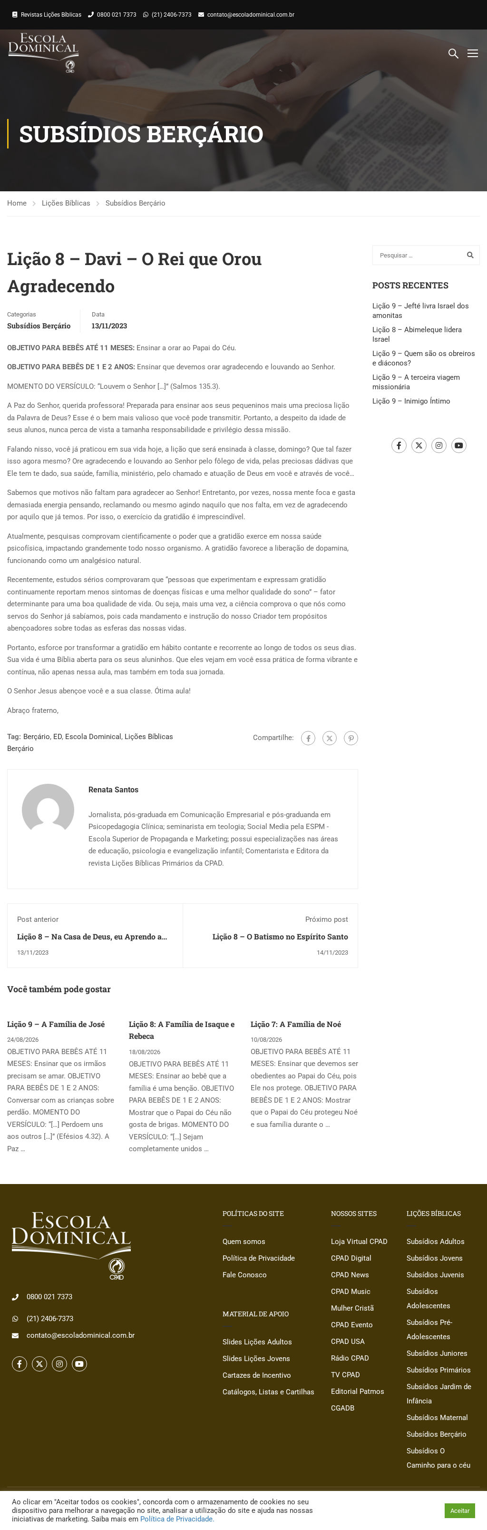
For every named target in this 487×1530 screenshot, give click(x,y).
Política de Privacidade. (177, 1519)
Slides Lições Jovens (256, 1358)
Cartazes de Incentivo (257, 1375)
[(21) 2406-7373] (15, 1318)
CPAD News (350, 1275)
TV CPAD (345, 1375)
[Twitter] (329, 738)
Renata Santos (113, 789)
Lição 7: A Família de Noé (296, 1024)
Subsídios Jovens (435, 1258)
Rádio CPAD (350, 1358)
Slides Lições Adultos (257, 1342)
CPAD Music (350, 1291)
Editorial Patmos (357, 1391)
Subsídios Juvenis (435, 1275)
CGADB (342, 1408)
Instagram (439, 445)
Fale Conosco (245, 1275)
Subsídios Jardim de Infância (439, 1393)
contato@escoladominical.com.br (250, 14)
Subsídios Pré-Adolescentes (429, 1329)
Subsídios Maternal (437, 1417)
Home (17, 203)
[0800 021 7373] (15, 1297)
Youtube (459, 445)
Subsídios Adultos (436, 1241)
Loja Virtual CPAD (359, 1241)
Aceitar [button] (459, 1510)
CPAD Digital (351, 1258)
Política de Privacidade (259, 1258)
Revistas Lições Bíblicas (51, 14)
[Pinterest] (351, 738)
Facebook (399, 445)
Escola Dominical (93, 736)
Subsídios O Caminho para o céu (438, 1458)
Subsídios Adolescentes (428, 1298)
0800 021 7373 (116, 14)
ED (57, 736)
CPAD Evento (352, 1325)
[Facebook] (308, 738)
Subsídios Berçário (136, 203)
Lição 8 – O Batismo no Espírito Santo (280, 936)
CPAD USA (348, 1341)
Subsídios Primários (439, 1370)
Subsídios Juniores (437, 1353)
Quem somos (244, 1241)
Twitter (419, 445)
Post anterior (37, 919)
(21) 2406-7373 (172, 14)
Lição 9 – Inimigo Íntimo (411, 401)
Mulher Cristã (352, 1308)
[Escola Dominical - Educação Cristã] (43, 53)
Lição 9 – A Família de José (56, 1024)
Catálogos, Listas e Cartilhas (268, 1392)
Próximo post (326, 919)
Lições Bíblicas (66, 203)
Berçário (36, 736)
